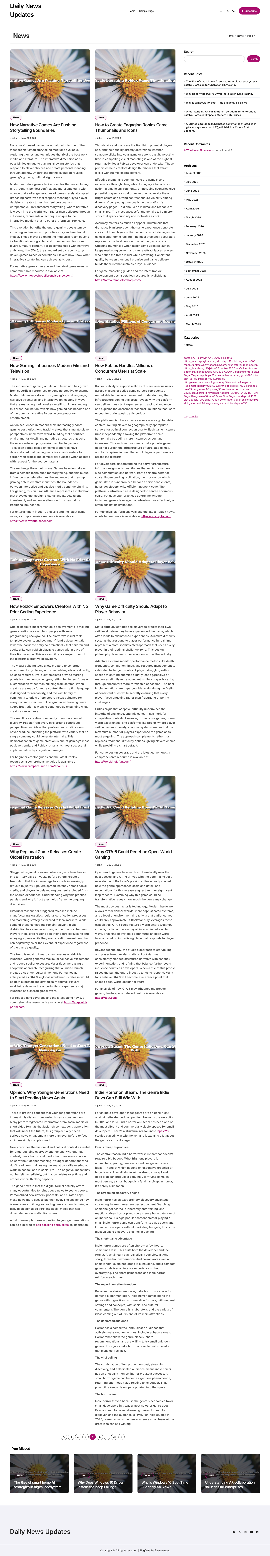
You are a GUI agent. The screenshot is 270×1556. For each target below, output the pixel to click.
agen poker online (238, 399)
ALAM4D (229, 371)
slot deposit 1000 (235, 385)
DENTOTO (236, 392)
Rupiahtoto (190, 385)
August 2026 (194, 173)
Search (189, 51)
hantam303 (226, 368)
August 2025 (194, 279)
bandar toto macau (237, 389)
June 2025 (192, 297)
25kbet (243, 364)
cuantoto (227, 403)
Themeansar (162, 1550)
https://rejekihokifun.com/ (112, 761)
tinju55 (188, 389)
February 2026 (195, 226)
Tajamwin (201, 357)
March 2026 (193, 217)
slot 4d (201, 403)
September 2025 (196, 270)
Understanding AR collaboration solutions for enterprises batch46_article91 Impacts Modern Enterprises (230, 1489)
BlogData (145, 1550)
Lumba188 (219, 378)
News (16, 117)
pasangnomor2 (244, 371)
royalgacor (214, 392)
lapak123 (163, 1131)
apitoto (225, 392)
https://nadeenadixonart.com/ (222, 375)
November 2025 (196, 253)
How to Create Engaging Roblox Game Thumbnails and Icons (131, 127)
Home (131, 10)
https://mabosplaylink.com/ (200, 361)
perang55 (251, 385)
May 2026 (192, 199)
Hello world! (225, 150)
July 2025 (192, 288)
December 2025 (196, 244)
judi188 (193, 378)
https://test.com (106, 997)
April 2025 (192, 315)
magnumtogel (213, 403)
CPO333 (218, 371)
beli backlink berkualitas (52, 1224)
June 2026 (192, 190)
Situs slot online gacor (238, 382)
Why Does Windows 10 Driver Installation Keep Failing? (219, 93)
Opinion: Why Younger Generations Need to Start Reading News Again (49, 1095)
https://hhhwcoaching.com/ (211, 364)
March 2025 (193, 324)
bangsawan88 (201, 389)
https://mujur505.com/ (210, 385)
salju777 (210, 399)
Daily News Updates (40, 1531)
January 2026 (194, 235)
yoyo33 (188, 392)
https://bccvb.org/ (194, 368)
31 (114, 1436)
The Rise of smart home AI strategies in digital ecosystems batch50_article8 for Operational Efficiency (39, 1489)
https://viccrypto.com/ (156, 516)
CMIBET (248, 392)
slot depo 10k (225, 361)
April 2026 (192, 208)
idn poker (221, 399)
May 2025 (192, 306)
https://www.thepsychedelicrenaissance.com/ (41, 275)
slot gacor (190, 403)
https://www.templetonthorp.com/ (118, 280)
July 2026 (192, 181)
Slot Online (240, 368)
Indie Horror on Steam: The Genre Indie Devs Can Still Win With (132, 1095)
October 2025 (194, 261)
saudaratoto (200, 392)
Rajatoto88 (212, 368)
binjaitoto (226, 357)
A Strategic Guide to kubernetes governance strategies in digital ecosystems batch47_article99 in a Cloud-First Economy (220, 127)
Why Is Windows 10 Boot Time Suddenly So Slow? (216, 102)
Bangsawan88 (199, 396)
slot (223, 389)
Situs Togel (228, 396)
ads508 (253, 399)
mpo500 (250, 361)
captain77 (189, 357)
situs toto (233, 364)
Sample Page (146, 10)
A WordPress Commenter (199, 150)
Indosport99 (205, 378)
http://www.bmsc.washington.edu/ (204, 382)
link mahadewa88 (202, 371)
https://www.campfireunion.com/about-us (38, 766)
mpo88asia (215, 396)
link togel (239, 361)
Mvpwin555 (240, 403)
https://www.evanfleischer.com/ (31, 521)
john (14, 138)
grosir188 (246, 375)
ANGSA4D (214, 357)
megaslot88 (191, 416)
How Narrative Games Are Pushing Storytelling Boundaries (43, 127)
